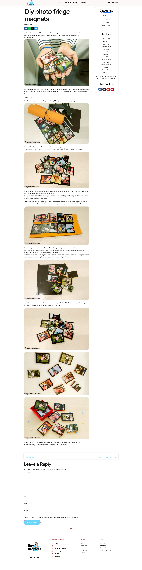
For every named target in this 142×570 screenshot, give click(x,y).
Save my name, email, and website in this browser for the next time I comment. (52, 517)
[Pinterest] (112, 89)
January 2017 (106, 49)
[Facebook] (100, 89)
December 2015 (106, 65)
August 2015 (106, 70)
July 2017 (106, 41)
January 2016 (106, 62)
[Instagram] (104, 89)
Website (26, 510)
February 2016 (106, 59)
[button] (26, 28)
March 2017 (106, 44)
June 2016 (106, 52)
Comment (27, 473)
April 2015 (106, 72)
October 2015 (106, 67)
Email (26, 503)
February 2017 (106, 47)
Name (26, 496)
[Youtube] (108, 89)
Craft (75, 3)
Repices (83, 3)
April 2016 (106, 57)
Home (60, 3)
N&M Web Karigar (40, 561)
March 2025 (106, 39)
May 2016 (106, 54)
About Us (67, 3)
